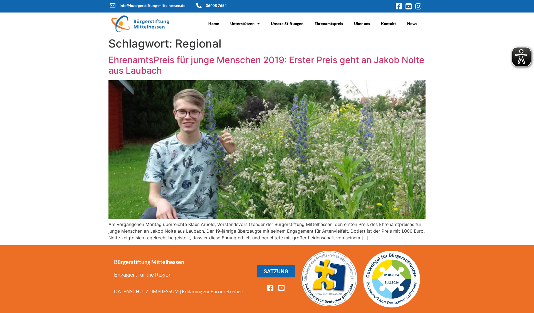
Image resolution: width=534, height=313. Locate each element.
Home (213, 23)
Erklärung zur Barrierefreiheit (212, 291)
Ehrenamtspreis (329, 23)
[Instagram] (418, 6)
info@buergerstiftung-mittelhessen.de (152, 5)
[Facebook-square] (399, 6)
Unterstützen (242, 23)
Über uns (362, 23)
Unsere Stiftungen (287, 23)
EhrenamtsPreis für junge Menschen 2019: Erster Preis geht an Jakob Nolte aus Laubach (266, 65)
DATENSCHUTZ (131, 291)
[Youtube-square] (408, 6)
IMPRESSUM (165, 291)
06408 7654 (216, 5)
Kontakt (388, 23)
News (412, 23)
